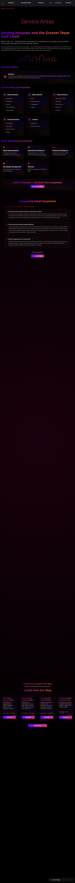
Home (3, 8)
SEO (51, 2)
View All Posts (37, 725)
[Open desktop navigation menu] (2, 3)
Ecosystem (11, 2)
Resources (68, 2)
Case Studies (58, 2)
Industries (40, 2)
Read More (11, 718)
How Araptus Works (26, 2)
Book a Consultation (37, 186)
